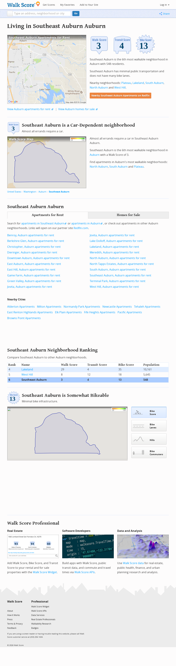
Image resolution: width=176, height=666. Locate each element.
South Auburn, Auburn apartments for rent (118, 269)
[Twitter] (9, 606)
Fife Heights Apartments (99, 312)
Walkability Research (41, 624)
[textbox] (42, 13)
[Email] (20, 606)
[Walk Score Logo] (23, 4)
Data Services (38, 615)
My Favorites (67, 4)
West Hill (120, 87)
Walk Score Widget (45, 572)
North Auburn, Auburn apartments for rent (118, 258)
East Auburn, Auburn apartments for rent (34, 264)
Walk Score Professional (33, 523)
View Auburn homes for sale (76, 109)
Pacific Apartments (130, 312)
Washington (30, 191)
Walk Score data (133, 563)
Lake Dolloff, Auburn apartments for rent (116, 241)
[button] (10, 13)
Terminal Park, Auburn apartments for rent (117, 281)
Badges (34, 628)
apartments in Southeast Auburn (42, 223)
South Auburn (154, 83)
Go (76, 13)
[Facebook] (14, 606)
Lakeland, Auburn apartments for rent (114, 246)
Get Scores (49, 4)
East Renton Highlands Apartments (30, 312)
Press (10, 619)
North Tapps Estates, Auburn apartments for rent (122, 264)
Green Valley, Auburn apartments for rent (34, 281)
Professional (39, 601)
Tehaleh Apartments (147, 306)
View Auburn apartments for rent (28, 109)
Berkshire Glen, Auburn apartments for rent (35, 241)
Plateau (126, 83)
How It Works (13, 615)
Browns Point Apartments (24, 318)
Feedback (11, 628)
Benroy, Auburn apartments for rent (30, 235)
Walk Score (14, 601)
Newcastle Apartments (117, 306)
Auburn (42, 191)
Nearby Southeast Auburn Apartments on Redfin (120, 95)
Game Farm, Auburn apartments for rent (33, 275)
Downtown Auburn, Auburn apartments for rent (38, 258)
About (10, 611)
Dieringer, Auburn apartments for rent (32, 252)
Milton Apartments (49, 306)
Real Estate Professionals (43, 619)
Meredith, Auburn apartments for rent (114, 252)
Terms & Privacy (15, 624)
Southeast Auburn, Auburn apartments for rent (120, 275)
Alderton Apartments (21, 306)
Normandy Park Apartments (82, 306)
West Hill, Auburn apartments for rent (114, 286)
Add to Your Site (89, 4)
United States (14, 191)
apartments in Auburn (85, 223)
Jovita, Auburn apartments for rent (29, 286)
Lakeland (138, 83)
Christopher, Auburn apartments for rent (34, 246)
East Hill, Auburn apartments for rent (31, 269)
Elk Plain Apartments (68, 312)
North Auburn (99, 87)
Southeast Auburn (59, 191)
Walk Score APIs (84, 572)
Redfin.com (81, 228)
